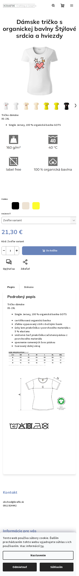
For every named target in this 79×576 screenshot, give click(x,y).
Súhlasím (56, 567)
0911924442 (10, 506)
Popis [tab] (11, 287)
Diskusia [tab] (28, 287)
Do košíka (51, 250)
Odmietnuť (19, 567)
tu (42, 546)
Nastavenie (38, 555)
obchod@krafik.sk (13, 502)
